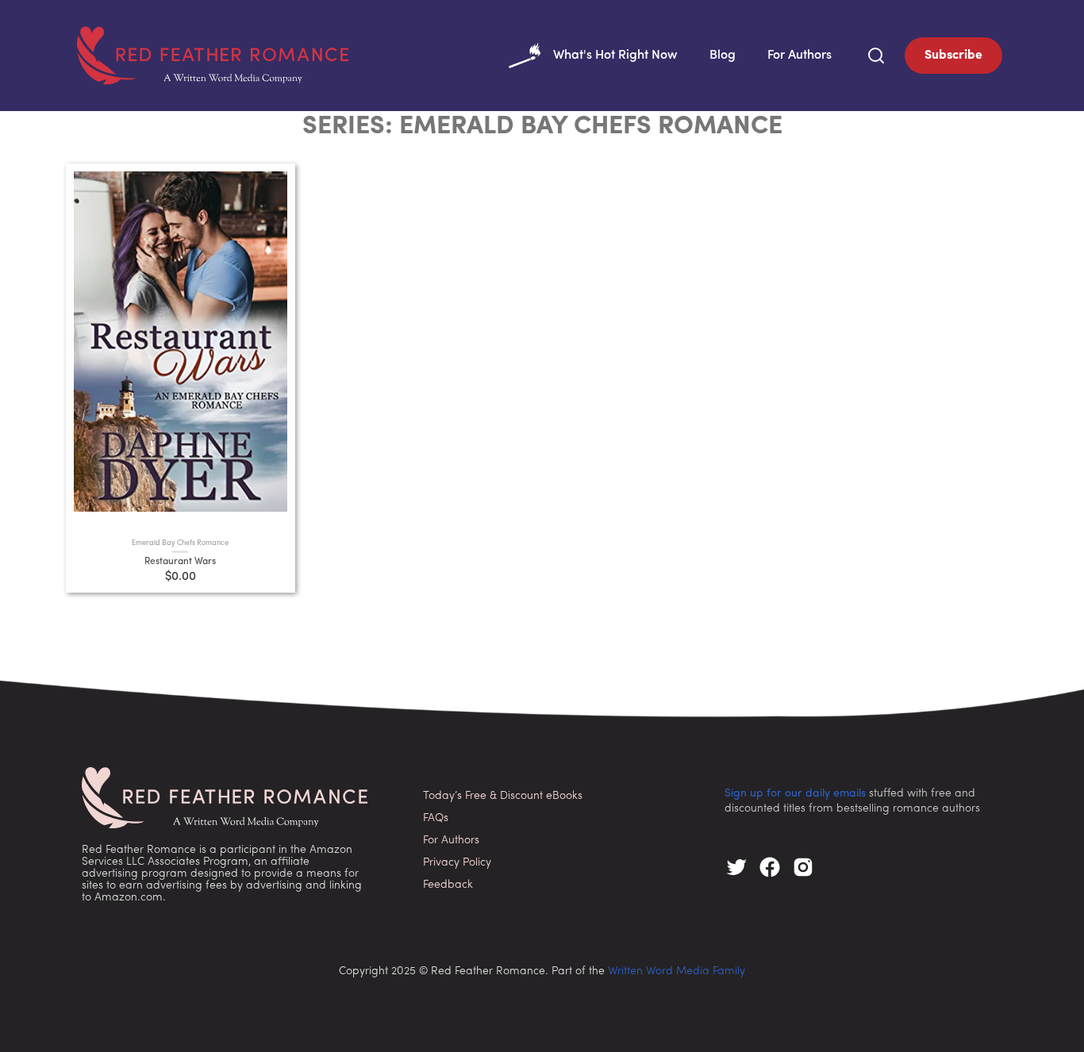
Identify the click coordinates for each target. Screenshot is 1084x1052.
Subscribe (953, 55)
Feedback (448, 885)
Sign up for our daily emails (795, 794)
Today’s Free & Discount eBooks (502, 796)
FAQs (435, 818)
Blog (722, 55)
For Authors (799, 55)
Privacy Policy (457, 863)
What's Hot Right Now (615, 55)
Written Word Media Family (676, 971)
